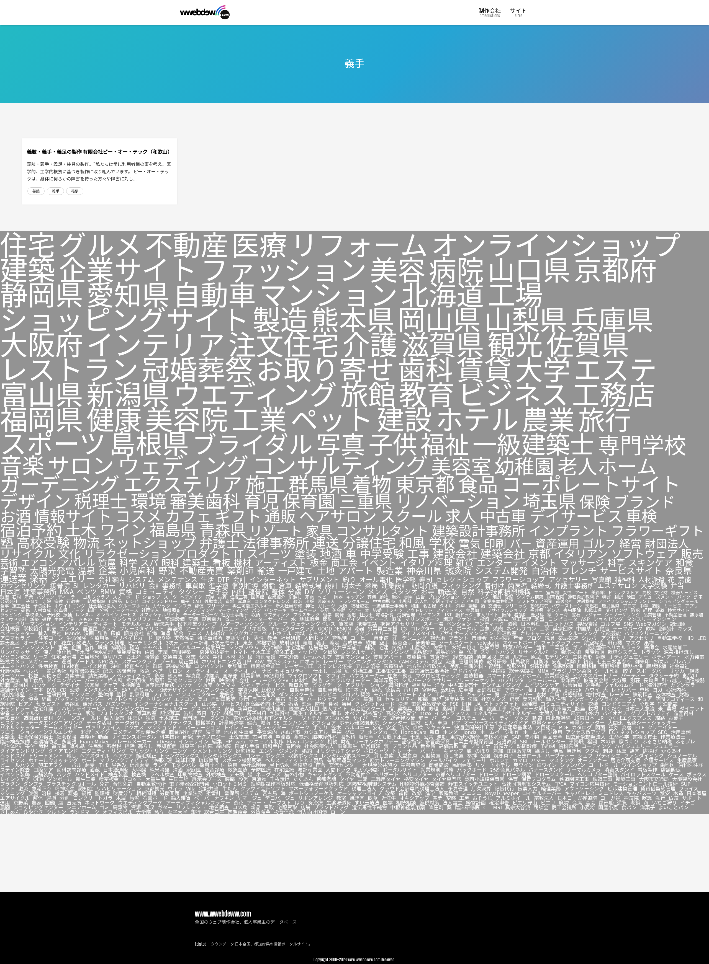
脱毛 (317, 680)
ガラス (455, 694)
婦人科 (115, 680)
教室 (341, 797)
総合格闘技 (521, 670)
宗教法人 (544, 797)
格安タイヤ (416, 779)
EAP (125, 689)
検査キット (136, 666)
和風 (412, 542)
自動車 (214, 293)
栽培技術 (571, 652)
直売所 (73, 802)
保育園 (309, 500)
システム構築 (530, 597)
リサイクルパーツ (538, 652)
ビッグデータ (327, 685)
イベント (378, 562)
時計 (70, 619)
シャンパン (572, 765)
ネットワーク (100, 802)
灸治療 (315, 802)
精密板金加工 (266, 666)
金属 (554, 694)
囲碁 (467, 703)
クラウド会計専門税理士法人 (412, 788)
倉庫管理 (75, 675)
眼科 (170, 562)
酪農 (580, 708)
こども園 (470, 601)
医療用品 (99, 637)
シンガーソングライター (596, 699)
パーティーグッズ (509, 717)
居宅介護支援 (625, 760)
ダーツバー (12, 675)
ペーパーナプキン (214, 797)
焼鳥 (558, 750)
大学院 (143, 812)
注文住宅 (283, 343)
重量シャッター (548, 722)
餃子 (628, 670)
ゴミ (104, 807)
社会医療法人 (319, 746)
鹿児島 (537, 614)
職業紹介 (179, 732)
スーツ (170, 597)
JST (448, 614)
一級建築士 (533, 443)
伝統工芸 (239, 597)
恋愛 (75, 689)
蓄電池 (301, 736)
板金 (319, 562)
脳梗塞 (366, 736)
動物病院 (539, 606)
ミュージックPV (270, 680)
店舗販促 (671, 769)
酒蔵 (95, 769)
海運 (165, 633)
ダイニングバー (64, 680)
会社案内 (111, 579)
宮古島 (269, 793)
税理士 (100, 500)
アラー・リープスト (269, 802)
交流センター (344, 765)
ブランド (644, 501)
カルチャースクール (542, 633)
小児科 (405, 601)
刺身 (608, 750)
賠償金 (151, 656)
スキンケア (650, 562)
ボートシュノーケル (311, 793)
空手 (384, 642)
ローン (337, 812)
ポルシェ (499, 760)
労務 (449, 769)
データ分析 (127, 722)
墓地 (644, 689)
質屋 (107, 562)
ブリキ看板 (254, 628)
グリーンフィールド (78, 717)
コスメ (138, 515)
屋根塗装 (266, 642)
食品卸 (689, 675)
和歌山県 (593, 610)
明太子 (351, 585)
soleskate (488, 642)
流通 (450, 661)
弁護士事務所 (574, 585)
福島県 (173, 529)
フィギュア (639, 699)
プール (167, 661)
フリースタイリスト (141, 628)
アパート (355, 570)
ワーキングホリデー (376, 741)
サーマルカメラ (583, 769)
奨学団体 (563, 628)
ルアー (520, 656)
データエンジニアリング (55, 722)
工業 (259, 417)
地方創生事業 (239, 732)
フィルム (163, 694)
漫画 (89, 633)
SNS (628, 623)
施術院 (7, 703)
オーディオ (198, 670)
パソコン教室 (15, 656)
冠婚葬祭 (197, 368)
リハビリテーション (118, 788)
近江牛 (388, 797)
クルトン (56, 812)
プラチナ (480, 746)
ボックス (697, 774)
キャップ (453, 750)
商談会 (540, 807)
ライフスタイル (418, 633)
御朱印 (642, 661)
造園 (656, 606)
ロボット (310, 661)
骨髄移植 (610, 666)
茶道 (659, 610)
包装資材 (280, 713)
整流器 (283, 736)
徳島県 (392, 689)
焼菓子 (186, 746)
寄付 (30, 746)
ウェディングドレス (313, 623)
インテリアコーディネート (88, 623)
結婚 (377, 610)
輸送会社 (56, 670)
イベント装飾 (15, 774)
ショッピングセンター (38, 807)
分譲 (294, 591)
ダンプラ (33, 783)
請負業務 (98, 675)
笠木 (336, 727)
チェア (110, 685)
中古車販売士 (463, 685)
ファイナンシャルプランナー (626, 601)
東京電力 (211, 619)
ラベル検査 (162, 774)
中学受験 (382, 553)
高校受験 (43, 542)
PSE (454, 703)
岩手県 (593, 685)
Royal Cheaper (502, 793)
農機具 (404, 708)
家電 (309, 597)
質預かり (503, 746)
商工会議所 (564, 807)
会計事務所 (165, 585)
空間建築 (181, 652)
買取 (269, 807)
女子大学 (177, 812)
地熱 (562, 713)
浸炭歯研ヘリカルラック (613, 647)
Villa (191, 788)
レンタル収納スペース (346, 755)
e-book (572, 689)
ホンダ (450, 732)
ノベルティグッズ (131, 675)
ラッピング (11, 614)
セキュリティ (400, 699)
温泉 (86, 570)
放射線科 (289, 642)
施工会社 (21, 606)
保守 (515, 708)
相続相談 (406, 802)
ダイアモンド (63, 750)
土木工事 (261, 652)
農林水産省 (495, 736)
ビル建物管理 (622, 788)
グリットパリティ (650, 713)
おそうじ (482, 797)
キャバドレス (580, 793)
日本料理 (531, 623)
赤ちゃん (144, 689)
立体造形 (582, 656)
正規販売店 (519, 750)
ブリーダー (218, 606)
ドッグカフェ (243, 633)
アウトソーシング (584, 788)
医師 (506, 614)
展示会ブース (207, 779)
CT (486, 807)
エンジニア (82, 694)
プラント (458, 637)
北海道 (442, 293)
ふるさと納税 (657, 741)
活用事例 (681, 732)
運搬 (51, 797)
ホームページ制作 (500, 732)
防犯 (635, 610)
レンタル (84, 614)
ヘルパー (33, 670)
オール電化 (375, 579)
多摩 (159, 675)
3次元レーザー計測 (187, 642)
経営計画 (476, 802)
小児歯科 (137, 570)
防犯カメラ (337, 717)
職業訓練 (251, 675)
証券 (613, 727)
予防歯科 (42, 606)
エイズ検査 (95, 666)
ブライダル (252, 443)
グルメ (100, 243)
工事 (418, 553)
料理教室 (507, 633)
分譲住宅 (368, 542)
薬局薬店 (568, 637)
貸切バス (113, 656)
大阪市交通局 (654, 779)
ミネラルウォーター (347, 680)
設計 (331, 585)
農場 (671, 708)
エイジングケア (541, 685)
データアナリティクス (167, 722)
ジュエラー (666, 746)
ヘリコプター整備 (597, 774)
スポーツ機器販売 (242, 760)
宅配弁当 (209, 788)
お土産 (133, 656)
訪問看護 (126, 670)
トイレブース (238, 727)
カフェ (188, 515)
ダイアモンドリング (22, 750)
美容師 (174, 628)
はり (300, 802)
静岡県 (41, 293)
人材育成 (42, 610)
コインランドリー (159, 601)
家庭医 (193, 769)
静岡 (423, 717)
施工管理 (521, 619)
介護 (370, 343)
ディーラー (68, 597)
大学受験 (654, 585)
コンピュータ (563, 619)
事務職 (576, 741)
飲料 (651, 628)
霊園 (408, 597)
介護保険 (10, 670)
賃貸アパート (388, 656)
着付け (494, 585)
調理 (448, 619)
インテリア (155, 343)
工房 (464, 797)
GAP (516, 736)
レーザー (333, 661)
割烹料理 (140, 694)
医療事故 (394, 666)
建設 (404, 417)
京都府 (615, 268)
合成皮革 (353, 642)
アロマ (629, 606)
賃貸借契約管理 (658, 788)
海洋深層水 (386, 680)
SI (76, 585)
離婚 (73, 793)
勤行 (660, 797)
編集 (217, 741)
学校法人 (34, 614)
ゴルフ (599, 543)
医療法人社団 (304, 708)
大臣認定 (546, 727)
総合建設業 (402, 717)
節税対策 (429, 802)
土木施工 (169, 717)
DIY (310, 591)
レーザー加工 (299, 666)
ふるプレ (685, 741)
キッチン (355, 597)
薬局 (371, 585)
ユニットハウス (17, 666)
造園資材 (683, 713)
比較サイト (273, 689)
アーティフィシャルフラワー (198, 802)
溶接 (47, 793)
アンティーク (489, 623)
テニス (194, 633)
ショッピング (608, 619)
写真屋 (193, 675)
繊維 (371, 642)
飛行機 (614, 642)
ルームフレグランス (212, 689)
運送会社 (564, 601)
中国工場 (179, 779)
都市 (336, 713)
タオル (446, 606)
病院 (456, 268)
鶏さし (542, 750)
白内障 (205, 746)
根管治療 (572, 685)
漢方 (48, 652)
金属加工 (475, 610)
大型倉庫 (407, 755)
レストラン (69, 368)
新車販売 (299, 685)
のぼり (482, 750)
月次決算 (481, 788)
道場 (229, 601)
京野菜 (20, 802)
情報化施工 (273, 708)
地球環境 (309, 619)
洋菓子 (647, 807)
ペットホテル (277, 633)
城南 (265, 722)
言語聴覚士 (644, 736)
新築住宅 (248, 708)
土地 (326, 570)
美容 (397, 268)
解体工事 (284, 652)
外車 (460, 606)
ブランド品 (404, 746)
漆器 (359, 628)
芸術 (9, 562)
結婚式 (541, 585)
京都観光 (155, 788)
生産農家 (687, 760)
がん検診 (500, 637)
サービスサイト (631, 570)
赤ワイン (523, 765)
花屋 (209, 597)
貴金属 (427, 746)
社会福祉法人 (102, 606)
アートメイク (200, 628)
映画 (630, 597)
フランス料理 (109, 642)
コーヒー (360, 637)
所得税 (113, 746)
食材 (541, 694)
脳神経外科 (324, 736)
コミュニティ (155, 591)
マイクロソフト (305, 675)
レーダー (619, 694)
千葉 (415, 736)
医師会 (651, 647)
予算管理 (458, 788)
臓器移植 (656, 666)
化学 (215, 713)
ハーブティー (559, 755)
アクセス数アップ (585, 732)
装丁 (533, 689)
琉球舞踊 (209, 760)
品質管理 (652, 614)
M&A (67, 591)
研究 (188, 736)
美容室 (461, 465)
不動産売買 (201, 570)
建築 (27, 268)
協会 (33, 699)
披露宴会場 (596, 680)
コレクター (422, 628)
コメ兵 (239, 807)
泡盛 (539, 619)
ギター (165, 807)
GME (116, 666)
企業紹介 (276, 597)
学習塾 (13, 570)
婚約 (307, 750)
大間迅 (615, 722)
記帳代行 (504, 788)
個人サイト (334, 708)
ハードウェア (322, 699)
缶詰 (188, 713)
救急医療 (238, 769)
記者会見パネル (507, 769)
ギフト (238, 515)
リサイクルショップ (507, 610)
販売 (692, 553)
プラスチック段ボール (71, 783)
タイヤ (347, 779)
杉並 (33, 675)
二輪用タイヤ (385, 779)
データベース (125, 610)
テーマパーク (628, 628)
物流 (86, 542)
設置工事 (497, 708)
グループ (277, 623)
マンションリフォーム (136, 619)
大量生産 (155, 779)
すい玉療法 (366, 802)
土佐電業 (239, 736)
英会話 (338, 610)
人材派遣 (651, 579)
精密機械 (573, 694)
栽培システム (622, 652)
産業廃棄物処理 (497, 601)
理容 (197, 732)
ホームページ (303, 610)
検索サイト (678, 610)
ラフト (7, 788)
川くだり (611, 708)
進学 (430, 793)
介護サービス (659, 760)
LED (702, 637)
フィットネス (449, 610)
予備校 (53, 614)
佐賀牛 (440, 647)
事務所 (87, 736)
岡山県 (439, 318)
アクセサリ (641, 637)
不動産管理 (675, 614)
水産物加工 (674, 647)
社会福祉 (679, 666)
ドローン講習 (516, 774)
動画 (103, 736)
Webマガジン (651, 623)
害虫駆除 (572, 610)
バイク (683, 597)
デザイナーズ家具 (79, 685)
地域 (300, 633)
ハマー (538, 760)
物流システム (282, 661)
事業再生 (347, 746)
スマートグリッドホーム (514, 675)
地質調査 (219, 807)
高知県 (447, 689)
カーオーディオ (231, 670)
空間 (438, 797)
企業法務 (193, 793)
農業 (548, 418)
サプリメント (319, 579)
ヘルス (272, 760)
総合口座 (214, 812)
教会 (272, 637)
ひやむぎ (33, 812)
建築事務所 (39, 591)
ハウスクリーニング (646, 633)
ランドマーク (84, 812)
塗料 (121, 694)
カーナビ (262, 670)
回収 (149, 807)
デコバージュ (280, 797)
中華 (643, 606)
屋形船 (606, 802)
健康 (114, 417)
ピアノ (25, 703)
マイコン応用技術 (590, 783)
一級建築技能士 (211, 652)
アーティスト (281, 562)
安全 (391, 727)
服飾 (423, 699)
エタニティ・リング (103, 750)
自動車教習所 (151, 783)
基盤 (368, 699)
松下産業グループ (197, 623)
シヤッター (438, 727)
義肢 (36, 191)
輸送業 (448, 591)
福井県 (536, 610)
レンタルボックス (222, 755)
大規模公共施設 (379, 765)
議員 (346, 703)
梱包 (437, 661)
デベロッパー (518, 694)
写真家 (244, 601)
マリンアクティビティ (124, 760)
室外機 (552, 592)
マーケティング (233, 610)
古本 (38, 689)
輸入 (43, 633)
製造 (280, 318)
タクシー (191, 591)
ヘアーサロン (168, 670)
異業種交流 (556, 675)
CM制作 (300, 680)
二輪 (363, 779)
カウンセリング (23, 585)
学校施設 (302, 765)
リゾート (275, 530)
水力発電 (694, 656)
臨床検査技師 (15, 741)
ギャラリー (478, 694)
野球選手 (164, 623)
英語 (324, 610)
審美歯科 (204, 500)
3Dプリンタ (511, 680)
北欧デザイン (172, 689)
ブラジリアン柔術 (571, 670)
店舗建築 (318, 647)
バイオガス (614, 713)
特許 (606, 597)
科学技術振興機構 (504, 591)
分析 (104, 610)
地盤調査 (171, 610)
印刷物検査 (190, 774)
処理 (46, 619)
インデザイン (194, 741)
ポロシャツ (376, 750)
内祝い (399, 647)
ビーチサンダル (145, 642)
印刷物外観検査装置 (422, 783)
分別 (65, 797)
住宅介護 (43, 708)
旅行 (604, 418)
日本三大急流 (640, 708)
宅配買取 (287, 807)
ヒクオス (134, 727)
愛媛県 (226, 694)
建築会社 (503, 553)
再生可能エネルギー (252, 606)
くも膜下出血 (392, 736)
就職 (4, 597)
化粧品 (115, 601)
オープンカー (592, 760)
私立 (159, 812)
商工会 (344, 562)
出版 (309, 601)
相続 (332, 741)
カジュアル (316, 732)
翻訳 (618, 597)
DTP (223, 579)
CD (63, 689)
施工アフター (53, 765)
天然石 (591, 606)
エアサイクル (15, 797)
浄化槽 (63, 652)
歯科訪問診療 (71, 769)
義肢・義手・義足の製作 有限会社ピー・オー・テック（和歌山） (100, 151)
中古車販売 (384, 601)
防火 (404, 727)
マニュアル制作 (266, 741)
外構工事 (363, 670)
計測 (479, 708)
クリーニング (476, 597)
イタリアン (581, 553)
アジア (343, 633)
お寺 (427, 591)
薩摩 (621, 750)
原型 (536, 656)
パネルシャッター (20, 727)
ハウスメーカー (366, 675)
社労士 (366, 614)
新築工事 (626, 779)
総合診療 (214, 769)
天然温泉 (184, 637)
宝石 (576, 614)
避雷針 (213, 793)
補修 (404, 793)
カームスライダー (63, 727)
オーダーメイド (40, 642)
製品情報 (587, 623)
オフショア (323, 722)
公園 (485, 755)
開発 (339, 614)
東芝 (248, 642)
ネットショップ (149, 542)
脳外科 (347, 736)
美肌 (455, 666)
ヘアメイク (191, 597)
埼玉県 (549, 500)
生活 (207, 579)
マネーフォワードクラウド (318, 788)
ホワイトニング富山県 (226, 661)
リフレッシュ (191, 807)
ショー (35, 694)
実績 (163, 652)
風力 (576, 713)
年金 (518, 637)
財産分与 (123, 793)
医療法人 (326, 601)
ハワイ (592, 689)
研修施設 (426, 642)
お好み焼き (463, 647)
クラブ (108, 628)
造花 (238, 802)
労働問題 (169, 793)
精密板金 (109, 779)
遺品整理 (422, 652)
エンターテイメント (517, 562)
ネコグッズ (268, 774)
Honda (469, 732)
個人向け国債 (312, 812)
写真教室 (147, 713)
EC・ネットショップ (632, 732)
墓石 (280, 699)
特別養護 (266, 656)
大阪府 (41, 343)
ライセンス (12, 760)
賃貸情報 (417, 656)
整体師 (105, 694)
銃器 (514, 699)
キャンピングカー (130, 708)
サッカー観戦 (684, 670)
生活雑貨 (131, 685)
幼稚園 (524, 465)
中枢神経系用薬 (407, 807)
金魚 (485, 628)
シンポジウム (244, 647)
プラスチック (306, 614)
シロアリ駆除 (355, 694)
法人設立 (453, 802)
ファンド (466, 619)
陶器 (338, 597)
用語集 (7, 736)
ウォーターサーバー (265, 619)
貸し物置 (454, 755)
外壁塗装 (213, 601)
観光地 (437, 637)
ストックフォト (501, 703)
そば (103, 765)
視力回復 (136, 680)
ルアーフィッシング (242, 623)
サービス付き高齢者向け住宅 (252, 703)
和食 (684, 562)
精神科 (625, 579)
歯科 (425, 368)
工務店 (613, 393)
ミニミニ (472, 793)
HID (689, 637)
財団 (244, 699)
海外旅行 (657, 685)
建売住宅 (454, 699)
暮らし (145, 746)
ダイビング (616, 610)
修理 (434, 708)
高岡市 (449, 708)
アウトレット (419, 610)
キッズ (684, 628)
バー (521, 543)
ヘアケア (123, 755)
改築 (390, 793)
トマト (240, 652)
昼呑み (118, 765)
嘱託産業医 (309, 769)
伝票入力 (528, 788)
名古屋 (429, 606)
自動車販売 (223, 699)
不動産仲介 (358, 774)
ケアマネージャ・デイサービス (250, 685)
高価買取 (449, 746)
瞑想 (647, 797)
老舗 (635, 802)
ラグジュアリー (371, 633)
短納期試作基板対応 (273, 783)
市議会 (479, 637)
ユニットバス (559, 623)
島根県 (149, 442)
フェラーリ (473, 760)
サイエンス (429, 614)
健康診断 (540, 666)
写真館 (602, 579)
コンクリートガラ (93, 797)
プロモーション (17, 732)
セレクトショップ (462, 579)
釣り (349, 579)
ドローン (488, 774)
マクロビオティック (438, 675)
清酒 (178, 769)
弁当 (677, 585)
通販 (280, 515)
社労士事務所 (234, 614)
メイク (101, 732)
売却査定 (166, 746)
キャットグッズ (324, 774)
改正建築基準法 (514, 727)
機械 (420, 708)
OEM (38, 779)
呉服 (336, 670)
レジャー (592, 614)
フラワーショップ (518, 579)
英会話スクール (368, 708)
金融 (351, 614)
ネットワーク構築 (317, 652)
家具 (319, 530)
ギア (578, 647)
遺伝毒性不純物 (369, 807)
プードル (85, 661)
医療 (259, 243)
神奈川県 (424, 570)
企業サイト (128, 268)
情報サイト (73, 515)
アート (581, 592)
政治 (297, 601)
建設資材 (56, 694)
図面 (600, 727)
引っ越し (672, 680)
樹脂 (268, 585)
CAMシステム (414, 661)
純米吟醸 (159, 769)
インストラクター (196, 694)
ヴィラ (175, 788)
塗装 (305, 553)
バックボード (472, 769)
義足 (75, 191)
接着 (60, 793)
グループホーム (134, 606)
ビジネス (513, 393)
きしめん (10, 812)
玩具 (550, 637)
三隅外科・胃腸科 (483, 666)
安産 (557, 661)
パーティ (94, 680)
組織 (47, 699)
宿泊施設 (668, 703)
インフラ (182, 606)
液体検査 (666, 694)
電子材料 (256, 713)
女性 (567, 592)
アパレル (77, 562)
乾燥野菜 (490, 647)
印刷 (495, 543)
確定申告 (499, 802)
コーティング (596, 746)
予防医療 (261, 769)
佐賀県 (587, 343)
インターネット (273, 579)
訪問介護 (424, 585)
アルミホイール (513, 797)
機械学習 (205, 722)
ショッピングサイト (124, 318)
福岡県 (41, 417)
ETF (639, 727)
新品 (256, 807)
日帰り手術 (246, 746)
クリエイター (662, 727)
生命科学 (619, 736)
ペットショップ (125, 699)
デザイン (35, 500)
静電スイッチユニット (473, 783)
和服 (415, 606)
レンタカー (98, 585)
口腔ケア (43, 769)
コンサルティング (340, 464)
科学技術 (169, 736)
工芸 (440, 694)
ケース (676, 774)
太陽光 (546, 713)
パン (256, 610)
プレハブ (681, 661)
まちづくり (320, 633)
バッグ (63, 774)
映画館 (212, 732)
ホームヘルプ (317, 656)
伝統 (473, 699)
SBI (523, 741)
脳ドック (464, 614)
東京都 (425, 483)
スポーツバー (651, 670)
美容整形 (533, 699)
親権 (86, 793)
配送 (108, 670)
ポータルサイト (399, 769)
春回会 (293, 746)
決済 (403, 703)
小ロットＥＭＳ (229, 783)
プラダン (10, 783)
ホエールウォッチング (53, 760)
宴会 (590, 802)
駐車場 (465, 689)
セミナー (9, 610)
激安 (665, 793)
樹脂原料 (233, 713)
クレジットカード (375, 703)
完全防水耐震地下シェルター (265, 717)
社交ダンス (493, 699)
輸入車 (175, 675)
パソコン (45, 597)
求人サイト (487, 614)
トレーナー (404, 750)
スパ (149, 562)
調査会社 (134, 633)
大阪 (343, 606)
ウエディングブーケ (140, 802)
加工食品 (33, 680)
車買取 (195, 585)
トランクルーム (353, 601)
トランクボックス (179, 755)
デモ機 (236, 774)
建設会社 (455, 553)
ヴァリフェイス (103, 727)
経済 (134, 647)
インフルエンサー (58, 732)
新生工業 (86, 779)
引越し (295, 597)
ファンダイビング (644, 755)
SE (276, 722)
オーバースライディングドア (496, 722)
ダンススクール (296, 694)
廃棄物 (120, 807)
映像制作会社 (234, 680)
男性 (259, 637)
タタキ (592, 750)
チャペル (153, 647)
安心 (378, 727)
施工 (265, 483)
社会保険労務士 (35, 736)
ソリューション (341, 591)
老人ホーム (607, 465)
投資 (485, 619)
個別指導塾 (12, 694)
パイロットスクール (643, 774)
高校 (646, 592)
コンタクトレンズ (272, 601)
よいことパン (673, 807)
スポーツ (53, 442)
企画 (76, 647)
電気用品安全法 (428, 703)
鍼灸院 (458, 570)
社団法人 (150, 610)
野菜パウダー (518, 647)
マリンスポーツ (422, 619)
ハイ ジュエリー (632, 746)
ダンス (553, 610)
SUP (686, 783)
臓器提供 (633, 666)
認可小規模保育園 (485, 779)
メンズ (378, 591)
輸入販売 (114, 717)
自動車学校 (669, 637)
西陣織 (529, 703)
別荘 (635, 680)
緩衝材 (20, 685)
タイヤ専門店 (446, 779)
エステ (615, 368)
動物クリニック (185, 680)
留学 (327, 614)
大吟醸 (138, 769)
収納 (255, 614)
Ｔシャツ (394, 610)
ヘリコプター (417, 774)
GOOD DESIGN (334, 628)
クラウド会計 (13, 619)
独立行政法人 (76, 642)
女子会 (218, 591)
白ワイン (547, 765)
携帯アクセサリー (400, 623)
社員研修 (290, 637)
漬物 (512, 623)
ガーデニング (60, 483)
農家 (37, 802)
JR (601, 717)
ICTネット (357, 689)
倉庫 (285, 585)
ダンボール (59, 779)
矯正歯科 (188, 661)
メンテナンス (177, 579)
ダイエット (692, 708)
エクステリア (182, 483)
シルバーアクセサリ (603, 637)
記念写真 (170, 713)
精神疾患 (65, 788)
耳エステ (228, 628)
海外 (396, 597)
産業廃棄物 (128, 652)
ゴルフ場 (610, 623)
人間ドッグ (316, 637)
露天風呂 (10, 642)
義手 (55, 191)
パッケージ (44, 685)
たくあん (303, 779)
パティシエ (608, 755)
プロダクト (203, 553)
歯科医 (667, 765)
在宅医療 (284, 769)
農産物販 (594, 652)
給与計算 (385, 614)
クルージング (583, 633)
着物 (372, 483)
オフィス (336, 675)
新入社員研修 (289, 606)
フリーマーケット (474, 680)
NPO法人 (108, 661)
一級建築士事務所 (389, 606)
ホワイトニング (69, 606)
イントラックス (452, 713)
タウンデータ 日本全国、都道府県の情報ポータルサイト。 (261, 944)
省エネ (232, 619)
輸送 (266, 570)
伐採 (204, 656)
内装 (505, 656)
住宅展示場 (63, 656)
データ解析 (535, 708)
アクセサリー (568, 579)
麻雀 (397, 619)
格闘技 (498, 670)
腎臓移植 (586, 666)
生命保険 (76, 637)
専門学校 (642, 444)
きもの (85, 619)
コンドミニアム (619, 703)
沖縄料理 (162, 760)
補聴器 (118, 647)
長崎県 (650, 680)
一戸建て (296, 570)
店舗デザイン (15, 689)
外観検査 (216, 774)
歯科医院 (568, 746)
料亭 (616, 562)
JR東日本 (584, 717)
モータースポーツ (200, 614)
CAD (197, 601)
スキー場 (433, 623)
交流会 (495, 606)
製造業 (389, 570)
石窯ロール (529, 755)
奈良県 (678, 570)
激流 (23, 788)
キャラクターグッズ (292, 628)
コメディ (122, 732)
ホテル (476, 417)
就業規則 (430, 769)
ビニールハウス (17, 765)
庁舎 (321, 765)
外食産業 (10, 680)
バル (76, 765)
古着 (222, 597)
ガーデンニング (409, 637)
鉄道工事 (602, 779)
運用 (5, 802)
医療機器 (474, 675)
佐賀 (150, 652)
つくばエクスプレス (629, 717)
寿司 (425, 579)
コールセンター (548, 741)
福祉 (444, 443)
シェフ (585, 755)
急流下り (42, 788)
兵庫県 (612, 318)
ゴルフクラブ (96, 597)
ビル (429, 722)
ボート (88, 760)
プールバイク (443, 760)
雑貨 (465, 562)
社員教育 (520, 661)
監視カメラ (12, 661)
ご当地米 (89, 656)
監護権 (102, 793)
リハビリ (132, 585)
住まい (134, 717)
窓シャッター (271, 727)
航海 (152, 633)
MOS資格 (274, 675)
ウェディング (183, 464)
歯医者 (518, 585)
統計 (92, 610)
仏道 (674, 797)
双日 (202, 713)
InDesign (165, 741)
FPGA (560, 783)
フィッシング (461, 585)
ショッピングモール (678, 601)
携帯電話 (367, 623)
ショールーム (542, 680)
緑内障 (223, 746)
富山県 (41, 393)
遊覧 (622, 802)
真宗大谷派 (517, 807)
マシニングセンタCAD (371, 661)
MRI (497, 807)
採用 (233, 765)
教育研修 (497, 661)
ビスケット (12, 722)
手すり (320, 727)
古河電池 (262, 736)
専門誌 (189, 717)
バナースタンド (545, 769)
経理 (647, 610)
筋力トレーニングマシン (397, 760)
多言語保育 (437, 741)
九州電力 (562, 708)
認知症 (85, 788)
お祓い (660, 661)
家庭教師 (448, 793)
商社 (56, 633)
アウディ (515, 689)
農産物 (531, 736)
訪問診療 (527, 746)
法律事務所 (276, 542)
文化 (69, 553)
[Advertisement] (354, 853)
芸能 (684, 579)
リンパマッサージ (20, 652)
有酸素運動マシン (346, 760)
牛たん (229, 788)
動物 (383, 597)
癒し (71, 755)
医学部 (406, 579)
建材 (416, 722)
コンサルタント (382, 530)
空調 (193, 619)
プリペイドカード (133, 637)
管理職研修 (471, 661)
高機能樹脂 (178, 666)
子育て (32, 601)
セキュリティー (292, 670)
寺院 (46, 601)
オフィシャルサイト (159, 614)
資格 (125, 591)
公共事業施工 (347, 647)
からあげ (671, 750)
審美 (63, 647)
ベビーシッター (17, 633)
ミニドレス (610, 793)
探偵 (115, 633)
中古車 (503, 515)
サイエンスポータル (133, 736)
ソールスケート (456, 642)
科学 (128, 562)
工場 (515, 293)
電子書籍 (551, 689)
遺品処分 (445, 652)
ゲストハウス (206, 708)
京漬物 (258, 779)
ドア (456, 722)
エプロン (184, 699)
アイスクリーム (65, 713)
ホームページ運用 (542, 732)
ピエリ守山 (524, 802)
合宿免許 (123, 783)
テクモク (300, 727)
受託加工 (237, 666)
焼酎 (496, 597)
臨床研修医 (467, 807)
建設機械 (585, 601)
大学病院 (272, 647)
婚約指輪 (246, 750)
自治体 (544, 570)
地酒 (331, 553)
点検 (418, 727)
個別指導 (245, 585)
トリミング (158, 699)
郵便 (199, 606)
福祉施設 (360, 606)
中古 (58, 619)
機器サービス (684, 592)
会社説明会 (253, 765)
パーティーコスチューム (459, 717)
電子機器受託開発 (189, 783)
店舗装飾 (43, 774)
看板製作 (647, 769)
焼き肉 (357, 797)
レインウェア (15, 779)
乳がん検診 (366, 769)
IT (239, 553)
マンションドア (164, 727)
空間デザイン (444, 601)
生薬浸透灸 (338, 802)
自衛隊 (540, 661)
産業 (28, 597)
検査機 (138, 774)
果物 (649, 642)
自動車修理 (330, 689)
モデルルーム (136, 623)
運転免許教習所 (583, 597)
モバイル (384, 694)
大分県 (619, 680)
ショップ (151, 597)
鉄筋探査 (643, 694)
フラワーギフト (657, 530)
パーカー (430, 750)
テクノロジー (211, 736)
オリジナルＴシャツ (337, 750)
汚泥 (134, 797)
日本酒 (10, 591)
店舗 (305, 807)
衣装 (593, 703)
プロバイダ (348, 619)
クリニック (516, 606)
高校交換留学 (401, 713)
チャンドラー (15, 708)
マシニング (12, 793)
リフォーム (359, 243)
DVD (51, 689)
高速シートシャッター (651, 722)
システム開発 (501, 570)
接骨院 (60, 585)
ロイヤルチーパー (542, 793)
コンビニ (327, 694)
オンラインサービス (116, 614)
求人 (460, 515)
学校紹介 (33, 628)
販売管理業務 (159, 685)
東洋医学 (570, 680)
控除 (130, 746)
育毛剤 (339, 637)
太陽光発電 (52, 570)
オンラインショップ (555, 243)
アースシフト (215, 717)
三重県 (365, 500)
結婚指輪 (96, 601)
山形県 (209, 703)
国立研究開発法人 (586, 736)
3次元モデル (226, 642)
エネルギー (485, 713)
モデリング (556, 656)
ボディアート (666, 656)
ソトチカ (311, 717)
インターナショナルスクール (166, 703)
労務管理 (406, 614)
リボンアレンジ (315, 797)
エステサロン (617, 585)
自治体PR (11, 746)
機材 (242, 562)
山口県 (529, 268)
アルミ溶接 (367, 666)
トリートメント (45, 755)
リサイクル (27, 553)
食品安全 (552, 736)
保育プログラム (538, 779)
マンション (328, 293)
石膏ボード (155, 797)
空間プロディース (675, 699)
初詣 (588, 661)
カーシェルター (170, 708)
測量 (465, 708)
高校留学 (373, 713)
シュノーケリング (622, 614)
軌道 (537, 717)
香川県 (411, 689)
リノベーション (457, 500)
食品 (478, 483)
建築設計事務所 (478, 530)
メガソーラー (43, 661)
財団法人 (667, 543)
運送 (325, 542)
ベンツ (87, 591)
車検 (641, 515)
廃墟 (564, 802)
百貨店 (601, 628)
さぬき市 (290, 732)
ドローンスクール (554, 774)
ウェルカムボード (624, 685)
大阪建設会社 (687, 779)
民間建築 (462, 765)
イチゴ (687, 802)
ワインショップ (639, 765)
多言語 (68, 741)
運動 (442, 736)
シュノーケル (682, 755)
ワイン (123, 529)
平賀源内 (267, 732)
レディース (376, 619)
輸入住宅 (556, 699)
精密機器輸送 (85, 670)
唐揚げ (650, 750)
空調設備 (175, 619)
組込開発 (266, 694)
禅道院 (631, 797)
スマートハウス (497, 652)
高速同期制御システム (526, 783)
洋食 (440, 685)
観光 (515, 343)
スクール (411, 515)
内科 (238, 591)
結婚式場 (308, 585)
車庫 (442, 722)
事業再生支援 (382, 628)
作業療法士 (673, 736)
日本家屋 (697, 793)
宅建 (383, 647)
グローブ (354, 732)
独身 (151, 717)
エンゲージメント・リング (202, 750)
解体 (38, 797)
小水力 (591, 713)
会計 (239, 579)
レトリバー (623, 689)
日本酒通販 (115, 769)
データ (77, 610)
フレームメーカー (132, 741)
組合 (179, 633)
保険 (594, 501)
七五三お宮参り (614, 661)
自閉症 (381, 637)
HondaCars (413, 732)
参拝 (472, 755)
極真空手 (402, 642)
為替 (627, 727)
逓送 (66, 661)
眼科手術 (272, 746)
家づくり (629, 741)
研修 (25, 610)
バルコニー (357, 727)
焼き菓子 (503, 755)
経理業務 (551, 788)
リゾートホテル (492, 765)
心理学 (646, 703)
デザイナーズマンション (466, 633)
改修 (417, 793)
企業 (107, 570)
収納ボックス (303, 755)
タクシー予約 (664, 675)
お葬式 (500, 619)
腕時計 (666, 628)
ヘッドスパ (12, 755)
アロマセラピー (17, 637)
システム (141, 579)
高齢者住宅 (489, 689)
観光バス (92, 703)
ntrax (425, 713)
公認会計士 (11, 601)
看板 (221, 562)
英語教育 (507, 741)
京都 (539, 553)
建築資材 (10, 717)
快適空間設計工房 (474, 727)
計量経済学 (231, 722)
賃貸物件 (440, 656)
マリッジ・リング (149, 750)
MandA (73, 633)
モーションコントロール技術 (645, 783)
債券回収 (486, 656)
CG (404, 628)
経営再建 (371, 746)
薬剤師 (240, 570)
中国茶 (583, 628)
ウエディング (255, 393)
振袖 (67, 614)
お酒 (15, 515)
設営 (243, 779)
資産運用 (557, 543)
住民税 (95, 746)
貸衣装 (346, 623)
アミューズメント (656, 597)
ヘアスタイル (95, 755)
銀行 (196, 812)
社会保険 (66, 736)
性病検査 (48, 666)
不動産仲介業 (151, 732)
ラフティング (276, 614)
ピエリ (548, 802)
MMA (542, 670)
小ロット (132, 779)
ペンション (458, 623)
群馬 (158, 666)
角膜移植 (563, 666)
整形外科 (516, 666)
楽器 (39, 578)
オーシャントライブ (359, 793)
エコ (538, 592)
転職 (5, 685)
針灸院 (296, 699)
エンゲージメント (279, 750)
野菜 (167, 570)
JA (478, 703)
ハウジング (396, 652)
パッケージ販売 (195, 685)
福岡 (592, 741)
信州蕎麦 (140, 765)
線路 (660, 717)
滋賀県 (442, 343)
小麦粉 (587, 807)
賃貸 (484, 368)
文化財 (661, 592)
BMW (107, 591)
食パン (629, 807)
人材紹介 (215, 633)
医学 (388, 802)
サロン (81, 464)
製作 (89, 647)
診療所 (156, 680)
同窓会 (244, 694)
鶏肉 (634, 750)
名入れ (421, 601)
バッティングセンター (79, 699)
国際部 (229, 675)
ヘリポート (386, 774)
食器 (333, 703)
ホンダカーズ (382, 732)
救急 (145, 670)
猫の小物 (294, 774)
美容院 (186, 417)
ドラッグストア (623, 592)
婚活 (293, 703)
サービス (673, 606)
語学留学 (412, 741)
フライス (688, 788)
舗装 (370, 647)
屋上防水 (279, 765)
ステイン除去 (15, 769)
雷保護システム (241, 793)
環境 (148, 500)
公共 (428, 736)
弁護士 (219, 542)
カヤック (161, 606)
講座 (472, 606)
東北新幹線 (558, 717)
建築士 (196, 562)
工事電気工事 (391, 670)
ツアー (355, 610)
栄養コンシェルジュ (22, 713)
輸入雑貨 (181, 797)
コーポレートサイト (591, 483)
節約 (328, 619)
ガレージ (326, 606)
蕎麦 (90, 765)
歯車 (541, 647)
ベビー (324, 597)
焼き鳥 (573, 750)
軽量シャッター (587, 722)
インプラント (568, 530)
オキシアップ (414, 797)
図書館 (257, 597)
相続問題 (146, 793)
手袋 (336, 732)
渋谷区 (71, 703)
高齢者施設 (412, 765)
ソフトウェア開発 (534, 601)
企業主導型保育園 (473, 741)
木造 (678, 793)
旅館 (368, 393)
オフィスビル (118, 812)
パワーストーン (566, 606)
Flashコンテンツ (305, 741)
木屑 (121, 797)
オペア (352, 713)
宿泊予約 (31, 529)
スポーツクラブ (139, 661)
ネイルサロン (521, 628)
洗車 (698, 597)
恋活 (307, 703)
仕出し (320, 670)
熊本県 (352, 318)
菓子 (185, 601)
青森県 (222, 529)
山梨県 (525, 318)
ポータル (466, 628)
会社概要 (10, 628)
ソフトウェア (644, 553)
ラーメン (262, 699)
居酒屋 (90, 628)
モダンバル (183, 765)
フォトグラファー (561, 642)
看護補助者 (45, 741)
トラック (651, 652)
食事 (4, 606)
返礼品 (77, 746)
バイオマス (12, 699)
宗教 (58, 601)
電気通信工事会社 (429, 670)
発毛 (102, 633)
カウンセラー (685, 685)
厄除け (572, 661)
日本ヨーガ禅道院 (577, 797)
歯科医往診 (690, 765)
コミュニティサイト (562, 703)
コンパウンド (209, 666)
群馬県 (318, 483)
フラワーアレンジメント (27, 647)
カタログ (582, 727)
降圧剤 (435, 807)
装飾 (230, 779)
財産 (346, 741)
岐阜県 (61, 610)
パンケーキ (275, 610)
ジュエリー (73, 578)
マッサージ (582, 562)
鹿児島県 (611, 606)
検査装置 (118, 774)
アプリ (691, 606)
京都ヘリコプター (455, 774)
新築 (34, 619)
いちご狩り (664, 802)
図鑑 (50, 802)
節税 (43, 746)
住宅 (27, 243)
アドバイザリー (470, 670)
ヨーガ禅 (610, 797)
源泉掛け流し (679, 652)
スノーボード (126, 597)
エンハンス (295, 722)
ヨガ (658, 689)
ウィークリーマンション (27, 623)
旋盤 (33, 793)
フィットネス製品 (303, 760)
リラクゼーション (128, 553)
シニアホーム (81, 807)
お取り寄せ (325, 368)
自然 (467, 591)
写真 (340, 443)
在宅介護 (289, 656)
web (240, 741)
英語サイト (238, 637)
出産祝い (420, 647)
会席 (577, 802)
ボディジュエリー (628, 656)
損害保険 (555, 597)
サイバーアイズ (370, 717)
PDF (564, 727)
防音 (320, 703)
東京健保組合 (465, 736)
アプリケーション (365, 685)
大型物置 (430, 755)
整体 (278, 591)
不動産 (186, 243)
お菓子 (675, 717)
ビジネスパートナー (595, 675)
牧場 (593, 708)
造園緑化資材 (38, 717)
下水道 (82, 652)
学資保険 (248, 689)
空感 (451, 797)
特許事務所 (209, 637)
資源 (136, 807)
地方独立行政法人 (427, 666)
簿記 (436, 699)
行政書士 (75, 601)
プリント (350, 699)
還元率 (59, 746)
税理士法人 (363, 788)
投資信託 (284, 812)
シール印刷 (607, 670)
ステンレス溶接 (334, 666)
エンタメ (69, 628)
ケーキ (561, 614)
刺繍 (498, 750)
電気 (470, 543)
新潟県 (127, 393)
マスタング (561, 760)
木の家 (607, 741)
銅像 (601, 656)
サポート (692, 797)
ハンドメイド (90, 774)
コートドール (603, 765)
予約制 (547, 746)
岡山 (202, 699)
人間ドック (338, 769)
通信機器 (695, 680)
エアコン (38, 562)
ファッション (284, 268)
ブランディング (199, 610)
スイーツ (269, 553)
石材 (16, 597)
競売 (377, 689)
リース (40, 656)
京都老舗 (326, 779)
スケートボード (520, 642)
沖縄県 (211, 675)
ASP (585, 619)
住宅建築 (295, 647)
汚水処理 (103, 652)
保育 (513, 779)
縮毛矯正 (146, 755)
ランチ (160, 765)
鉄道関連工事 (574, 779)
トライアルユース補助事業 (195, 647)
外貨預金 (261, 812)
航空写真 (594, 642)
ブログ (533, 637)
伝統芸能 (611, 633)
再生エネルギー (310, 713)
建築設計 (394, 585)
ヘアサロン (338, 515)
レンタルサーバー (361, 652)
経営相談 (463, 656)
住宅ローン (50, 637)
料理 (86, 732)
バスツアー (118, 703)
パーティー (633, 675)
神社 (309, 606)
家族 (90, 713)
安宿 (229, 708)
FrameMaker (94, 741)
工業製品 (559, 647)
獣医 (211, 680)
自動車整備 (301, 689)
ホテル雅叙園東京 (359, 722)
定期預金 (237, 812)
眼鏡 (103, 647)
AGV (259, 661)
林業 (191, 656)
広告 (420, 597)
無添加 (696, 614)
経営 (630, 543)
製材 (217, 656)
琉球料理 (185, 760)
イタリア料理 (426, 562)
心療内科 (676, 689)
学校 (442, 542)
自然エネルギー (518, 713)
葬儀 (371, 597)
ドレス (445, 628)
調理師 (677, 623)
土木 (80, 529)
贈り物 (163, 637)
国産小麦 (608, 807)
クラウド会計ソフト (262, 788)
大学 (543, 368)
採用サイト (211, 765)
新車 (435, 732)
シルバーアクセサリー (426, 680)
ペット (331, 417)
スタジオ (404, 591)
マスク (633, 642)
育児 (261, 500)
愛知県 (127, 293)
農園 (5, 807)
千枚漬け (280, 779)
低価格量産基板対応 (321, 783)
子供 (392, 443)
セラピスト (48, 703)
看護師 (520, 614)
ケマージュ (249, 797)
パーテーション (202, 727)
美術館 (598, 592)
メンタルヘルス (100, 689)
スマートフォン (414, 694)
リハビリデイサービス (81, 708)
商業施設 (439, 765)
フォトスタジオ (116, 713)
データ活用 (98, 722)
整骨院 (258, 591)
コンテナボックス (265, 755)
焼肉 (498, 628)
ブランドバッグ (331, 807)
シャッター (394, 722)
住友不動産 (399, 675)
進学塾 (218, 585)
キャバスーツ (642, 793)
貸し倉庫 (384, 755)
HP (228, 741)
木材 (231, 656)
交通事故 (173, 656)
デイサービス (576, 515)
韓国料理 (398, 685)
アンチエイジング (501, 685)
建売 (252, 722)
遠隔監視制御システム (372, 783)
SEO (662, 732)
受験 (509, 597)
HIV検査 (70, 666)
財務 (684, 694)
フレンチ (579, 570)
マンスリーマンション (651, 619)
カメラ (102, 619)
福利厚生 (421, 685)
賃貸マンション (352, 656)
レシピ (131, 601)
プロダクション (443, 597)
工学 (544, 628)
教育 (426, 393)
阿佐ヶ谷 (51, 675)
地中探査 (596, 694)
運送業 (13, 578)
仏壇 (472, 652)
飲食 (373, 797)
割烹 (51, 628)
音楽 (22, 464)
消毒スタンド (619, 769)
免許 (104, 783)
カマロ (520, 760)
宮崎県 (429, 689)
